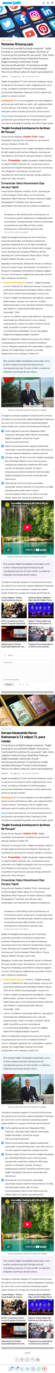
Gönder (9, 684)
